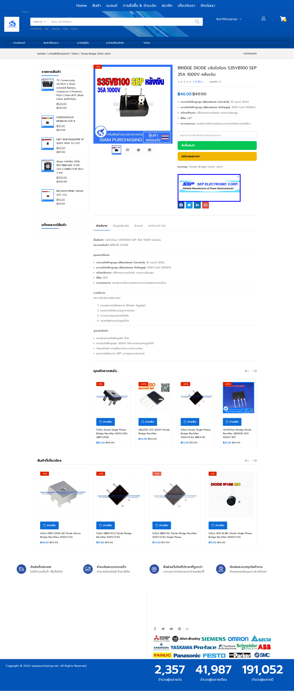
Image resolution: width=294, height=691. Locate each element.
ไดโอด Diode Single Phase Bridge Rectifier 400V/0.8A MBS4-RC (195, 433)
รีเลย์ (65, 29)
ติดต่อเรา (208, 5)
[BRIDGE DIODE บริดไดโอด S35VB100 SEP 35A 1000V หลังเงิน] (181, 205)
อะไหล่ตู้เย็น (83, 43)
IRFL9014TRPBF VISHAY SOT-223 (70, 193)
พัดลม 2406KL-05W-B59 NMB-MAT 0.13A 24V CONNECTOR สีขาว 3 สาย (69, 167)
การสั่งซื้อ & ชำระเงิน (139, 5)
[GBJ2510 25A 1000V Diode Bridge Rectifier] (154, 397)
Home (81, 5)
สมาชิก (167, 5)
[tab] (101, 226)
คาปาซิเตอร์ (36, 29)
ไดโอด (74, 29)
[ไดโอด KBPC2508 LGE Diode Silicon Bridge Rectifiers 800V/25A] (62, 494)
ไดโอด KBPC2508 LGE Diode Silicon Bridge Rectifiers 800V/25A (60, 535)
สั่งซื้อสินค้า (188, 145)
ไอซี (46, 29)
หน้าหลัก (41, 54)
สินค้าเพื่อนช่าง (51, 43)
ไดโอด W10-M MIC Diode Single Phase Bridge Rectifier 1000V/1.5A (230, 535)
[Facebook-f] (155, 628)
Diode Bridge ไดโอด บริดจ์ (95, 54)
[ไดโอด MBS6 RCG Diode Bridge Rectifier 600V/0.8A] (119, 494)
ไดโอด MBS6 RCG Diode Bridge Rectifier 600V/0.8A (114, 535)
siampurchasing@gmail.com (36, 609)
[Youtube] (171, 628)
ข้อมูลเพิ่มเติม (121, 226)
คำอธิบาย (101, 226)
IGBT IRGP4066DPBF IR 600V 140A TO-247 (70, 141)
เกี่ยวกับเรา (186, 5)
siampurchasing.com (45, 666)
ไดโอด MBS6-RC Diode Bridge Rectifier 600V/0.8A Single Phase (174, 535)
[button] (39, 22)
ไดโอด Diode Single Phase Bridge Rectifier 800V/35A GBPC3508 (111, 433)
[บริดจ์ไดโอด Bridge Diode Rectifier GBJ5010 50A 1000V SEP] (238, 397)
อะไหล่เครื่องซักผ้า (115, 43)
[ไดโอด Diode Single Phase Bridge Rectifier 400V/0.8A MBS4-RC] (196, 397)
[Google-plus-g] (187, 628)
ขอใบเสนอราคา (190, 156)
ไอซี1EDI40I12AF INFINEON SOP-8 (65, 119)
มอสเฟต (55, 29)
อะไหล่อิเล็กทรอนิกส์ (58, 54)
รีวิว (198, 82)
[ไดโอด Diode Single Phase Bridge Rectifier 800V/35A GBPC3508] (112, 397)
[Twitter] (163, 628)
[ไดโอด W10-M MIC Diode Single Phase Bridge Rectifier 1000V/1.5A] (231, 494)
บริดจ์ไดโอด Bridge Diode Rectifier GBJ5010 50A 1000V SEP (237, 433)
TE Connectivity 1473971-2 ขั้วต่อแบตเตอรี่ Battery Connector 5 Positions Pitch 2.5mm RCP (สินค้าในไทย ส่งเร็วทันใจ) (70, 90)
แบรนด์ (111, 5)
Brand (138, 226)
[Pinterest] (179, 628)
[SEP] (209, 188)
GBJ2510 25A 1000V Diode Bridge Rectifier (154, 431)
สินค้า (96, 5)
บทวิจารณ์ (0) (156, 226)
